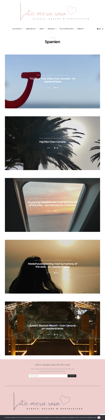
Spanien (75, 198)
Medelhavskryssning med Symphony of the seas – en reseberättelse (52, 265)
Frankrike (35, 198)
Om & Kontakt (17, 28)
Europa (38, 75)
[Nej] (103, 417)
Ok (99, 417)
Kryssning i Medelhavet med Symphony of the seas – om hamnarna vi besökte (52, 203)
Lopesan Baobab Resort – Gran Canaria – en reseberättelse (52, 327)
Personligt (51, 28)
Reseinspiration (61, 75)
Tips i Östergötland (66, 28)
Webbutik (80, 28)
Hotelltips (43, 75)
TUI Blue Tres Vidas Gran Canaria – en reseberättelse (52, 80)
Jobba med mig (30, 28)
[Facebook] (97, 29)
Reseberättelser (51, 75)
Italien (41, 198)
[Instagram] (100, 29)
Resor (41, 28)
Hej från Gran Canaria (52, 141)
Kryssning (46, 198)
